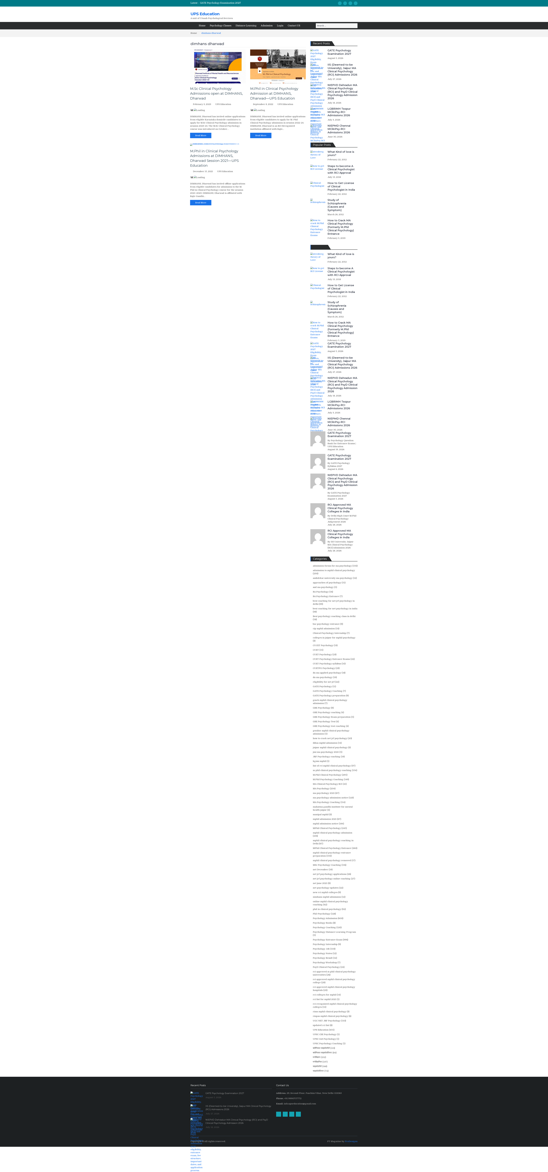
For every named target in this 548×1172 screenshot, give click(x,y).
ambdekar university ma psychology (332, 578)
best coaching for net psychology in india (335, 608)
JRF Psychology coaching (326, 756)
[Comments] (325, 247)
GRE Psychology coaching (327, 712)
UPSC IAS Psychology (324, 1039)
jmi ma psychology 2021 (326, 752)
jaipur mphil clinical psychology (330, 747)
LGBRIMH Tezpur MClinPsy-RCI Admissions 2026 (339, 112)
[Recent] (319, 247)
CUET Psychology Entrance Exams (331, 659)
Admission (267, 25)
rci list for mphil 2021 (324, 999)
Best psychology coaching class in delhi (334, 616)
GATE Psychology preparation (329, 695)
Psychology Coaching (324, 927)
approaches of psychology (327, 582)
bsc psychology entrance (326, 624)
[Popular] (314, 247)
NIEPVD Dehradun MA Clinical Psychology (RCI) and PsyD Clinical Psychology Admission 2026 (342, 92)
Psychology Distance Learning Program (334, 932)
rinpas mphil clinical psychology (330, 1016)
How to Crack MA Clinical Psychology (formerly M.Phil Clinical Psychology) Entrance (341, 227)
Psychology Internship (325, 944)
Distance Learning (246, 25)
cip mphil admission (324, 628)
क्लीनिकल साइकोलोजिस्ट (322, 1052)
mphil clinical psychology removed (332, 860)
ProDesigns (351, 1141)
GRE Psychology (321, 708)
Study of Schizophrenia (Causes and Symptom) (337, 205)
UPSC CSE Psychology (324, 1034)
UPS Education (205, 13)
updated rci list (321, 1025)
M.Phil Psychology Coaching (328, 779)
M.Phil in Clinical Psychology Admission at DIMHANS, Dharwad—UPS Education (274, 93)
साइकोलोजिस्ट (318, 1071)
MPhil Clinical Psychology (327, 828)
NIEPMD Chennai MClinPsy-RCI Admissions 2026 (339, 129)
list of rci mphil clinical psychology (332, 765)
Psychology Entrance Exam (327, 939)
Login (280, 25)
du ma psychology (322, 677)
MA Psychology (321, 788)
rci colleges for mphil (324, 994)
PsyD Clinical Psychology (326, 967)
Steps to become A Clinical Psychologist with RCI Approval (341, 169)
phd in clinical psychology (327, 909)
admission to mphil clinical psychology (334, 570)
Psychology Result (323, 958)
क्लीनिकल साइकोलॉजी (321, 1048)
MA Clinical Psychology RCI (327, 784)
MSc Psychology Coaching (327, 865)
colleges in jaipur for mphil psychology (334, 637)
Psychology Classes (220, 25)
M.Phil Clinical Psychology (327, 775)
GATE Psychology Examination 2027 (220, 3)
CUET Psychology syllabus (327, 663)
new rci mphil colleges (325, 892)
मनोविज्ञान (316, 1057)
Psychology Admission (325, 918)
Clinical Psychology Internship (329, 633)
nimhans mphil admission (327, 897)
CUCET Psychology (323, 645)
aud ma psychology (323, 587)
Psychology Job (321, 949)
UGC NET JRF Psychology (327, 1020)
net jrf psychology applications (329, 874)
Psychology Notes (322, 953)
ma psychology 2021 (324, 793)
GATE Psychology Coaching (327, 691)
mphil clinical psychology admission (332, 832)
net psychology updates (326, 888)
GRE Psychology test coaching (329, 726)
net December (320, 869)
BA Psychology (321, 591)
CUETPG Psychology (324, 668)
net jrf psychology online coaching (331, 878)
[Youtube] (350, 3)
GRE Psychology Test (324, 721)
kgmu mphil (319, 761)
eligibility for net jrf (324, 682)
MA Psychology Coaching (326, 802)
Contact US (294, 25)
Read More (200, 135)
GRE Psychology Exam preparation (331, 717)
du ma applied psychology (327, 672)
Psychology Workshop (325, 962)
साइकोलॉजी (317, 1066)
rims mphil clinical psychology (329, 1011)
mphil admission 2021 (325, 819)
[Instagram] (345, 3)
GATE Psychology (322, 686)
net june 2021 (320, 883)
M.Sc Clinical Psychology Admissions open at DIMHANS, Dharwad (216, 93)
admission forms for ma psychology (332, 566)
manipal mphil (321, 814)
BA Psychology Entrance (326, 596)
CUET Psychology (322, 654)
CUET (316, 650)
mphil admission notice (325, 823)
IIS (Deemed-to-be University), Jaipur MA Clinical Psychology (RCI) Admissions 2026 (342, 69)
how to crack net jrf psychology (330, 738)
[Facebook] (340, 3)
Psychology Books (322, 923)
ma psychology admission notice (330, 797)
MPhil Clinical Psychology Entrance (332, 848)
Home (202, 25)
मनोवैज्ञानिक (317, 1061)
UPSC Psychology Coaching (327, 1043)
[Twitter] (355, 3)
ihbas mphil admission (325, 743)
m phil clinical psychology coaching (332, 770)
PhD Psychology (321, 913)
